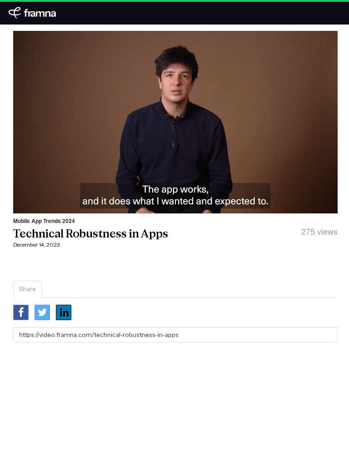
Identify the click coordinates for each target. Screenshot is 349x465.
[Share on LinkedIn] (63, 312)
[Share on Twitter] (42, 312)
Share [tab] (27, 289)
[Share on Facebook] (21, 312)
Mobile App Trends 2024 (44, 221)
